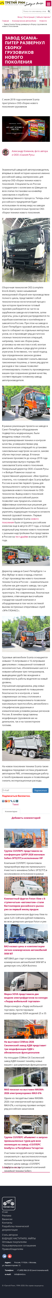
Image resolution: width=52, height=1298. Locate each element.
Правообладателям (12, 1249)
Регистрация (29, 17)
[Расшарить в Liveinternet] (14, 800)
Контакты (7, 1222)
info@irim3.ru (15, 1274)
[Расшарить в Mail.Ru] (17, 800)
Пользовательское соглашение (19, 1245)
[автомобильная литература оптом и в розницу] (26, 128)
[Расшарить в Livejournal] (11, 800)
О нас (5, 1211)
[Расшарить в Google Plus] (6, 800)
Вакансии (7, 1219)
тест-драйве (21, 536)
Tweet (15, 804)
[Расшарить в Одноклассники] (9, 800)
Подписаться (40, 790)
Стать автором (10, 1234)
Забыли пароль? (43, 17)
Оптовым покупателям (14, 1241)
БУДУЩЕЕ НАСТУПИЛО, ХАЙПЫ (19, 1238)
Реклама (6, 1215)
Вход (20, 17)
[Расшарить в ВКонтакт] (3, 800)
